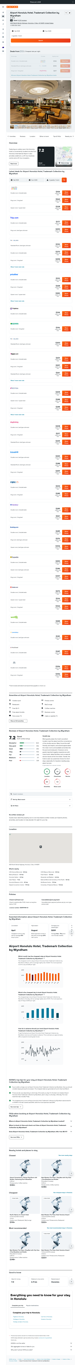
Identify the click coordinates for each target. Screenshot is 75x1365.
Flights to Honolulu (18, 1317)
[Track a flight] (3, 33)
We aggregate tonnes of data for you (22, 1346)
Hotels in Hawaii (56, 1359)
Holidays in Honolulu (19, 1319)
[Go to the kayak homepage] (12, 7)
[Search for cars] (3, 20)
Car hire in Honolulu (46, 1317)
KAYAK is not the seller (18, 1343)
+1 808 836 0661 (15, 25)
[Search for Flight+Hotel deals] (3, 24)
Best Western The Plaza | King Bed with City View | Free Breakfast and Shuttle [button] (56, 1178)
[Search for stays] (3, 16)
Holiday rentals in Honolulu (20, 1322)
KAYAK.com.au (12, 1359)
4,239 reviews (22, 20)
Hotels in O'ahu (66, 1359)
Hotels (20, 1359)
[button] (73, 2)
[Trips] (3, 42)
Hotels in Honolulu (46, 1319)
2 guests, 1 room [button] (17, 36)
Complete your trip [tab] (17, 1305)
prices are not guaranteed (45, 1338)
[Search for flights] (3, 12)
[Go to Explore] (3, 29)
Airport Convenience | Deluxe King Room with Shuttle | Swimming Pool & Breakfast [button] (23, 1178)
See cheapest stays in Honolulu (62, 1192)
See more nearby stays (65, 1155)
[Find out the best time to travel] (3, 37)
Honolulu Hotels (13, 1361)
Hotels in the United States (43, 1359)
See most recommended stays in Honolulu (59, 1228)
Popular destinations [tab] (32, 1305)
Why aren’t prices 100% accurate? (22, 1350)
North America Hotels (29, 1359)
